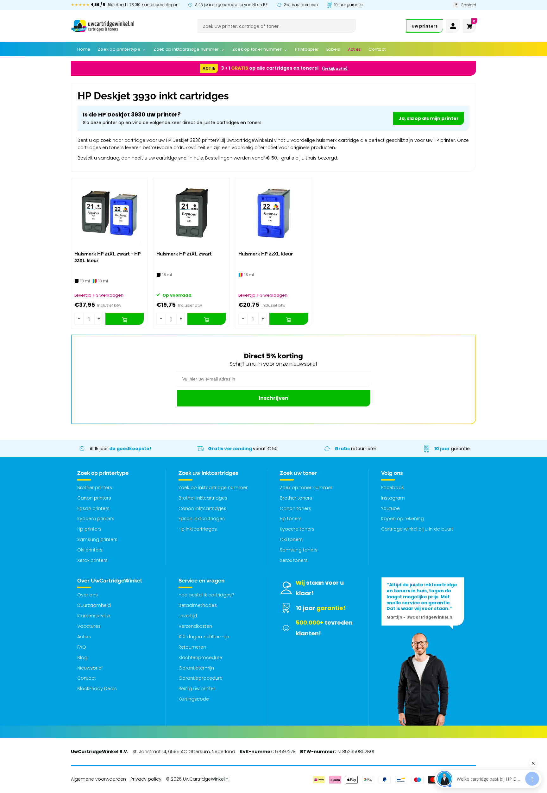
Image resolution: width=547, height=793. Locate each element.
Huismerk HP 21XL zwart (184, 254)
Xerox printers (92, 560)
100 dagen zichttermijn (204, 636)
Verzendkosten (195, 626)
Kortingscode (194, 699)
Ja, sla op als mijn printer (429, 118)
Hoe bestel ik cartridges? (206, 595)
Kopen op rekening (402, 518)
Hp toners (291, 518)
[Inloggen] (453, 26)
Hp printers (89, 529)
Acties (84, 636)
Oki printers (90, 550)
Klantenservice (93, 616)
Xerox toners (294, 560)
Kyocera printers (95, 518)
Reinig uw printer (197, 688)
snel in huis (190, 158)
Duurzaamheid (94, 605)
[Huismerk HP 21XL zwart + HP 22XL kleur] (109, 212)
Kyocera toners (297, 529)
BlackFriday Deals (97, 688)
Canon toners (295, 508)
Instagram (393, 498)
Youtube (390, 508)
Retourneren (192, 647)
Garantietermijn (196, 668)
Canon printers (94, 498)
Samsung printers (97, 539)
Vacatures (89, 626)
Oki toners (291, 539)
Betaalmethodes (198, 605)
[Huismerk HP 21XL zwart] (191, 212)
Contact (86, 678)
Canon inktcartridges (202, 508)
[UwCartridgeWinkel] (102, 26)
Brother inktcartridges (203, 498)
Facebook (392, 487)
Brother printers (94, 487)
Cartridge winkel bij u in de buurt (417, 529)
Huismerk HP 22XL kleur (265, 254)
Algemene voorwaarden (98, 779)
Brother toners (296, 498)
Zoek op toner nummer (306, 487)
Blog (82, 657)
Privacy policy (145, 779)
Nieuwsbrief (90, 668)
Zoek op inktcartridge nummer (213, 487)
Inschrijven (273, 398)
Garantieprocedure (201, 678)
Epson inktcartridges (202, 518)
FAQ (81, 647)
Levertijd (188, 616)
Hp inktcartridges (198, 529)
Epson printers (93, 508)
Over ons (87, 595)
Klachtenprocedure (200, 657)
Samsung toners (299, 550)
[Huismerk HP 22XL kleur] (273, 212)
